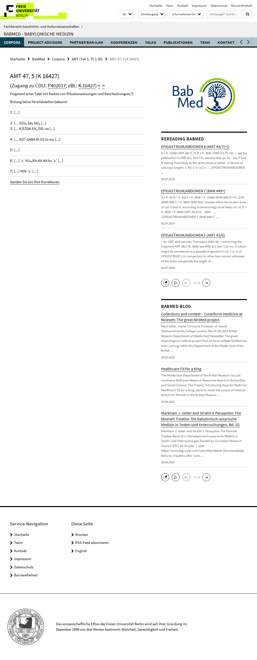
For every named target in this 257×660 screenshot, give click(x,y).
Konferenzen (124, 42)
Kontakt (182, 6)
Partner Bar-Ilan (86, 42)
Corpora (12, 42)
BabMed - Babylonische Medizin (38, 34)
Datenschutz (219, 6)
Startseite (155, 6)
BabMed (38, 59)
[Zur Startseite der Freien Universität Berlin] (33, 11)
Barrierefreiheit (241, 6)
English (81, 550)
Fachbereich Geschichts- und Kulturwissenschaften (43, 26)
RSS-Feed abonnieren (92, 542)
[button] (127, 14)
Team (169, 6)
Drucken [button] (81, 534)
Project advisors (45, 42)
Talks (150, 42)
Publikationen (178, 42)
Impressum (199, 6)
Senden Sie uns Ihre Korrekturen (34, 181)
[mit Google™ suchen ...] (248, 14)
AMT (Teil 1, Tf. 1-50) (87, 59)
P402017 (57, 85)
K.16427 (86, 85)
